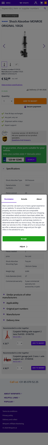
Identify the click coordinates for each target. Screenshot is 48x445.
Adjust (22, 246)
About (39, 199)
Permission (9, 199)
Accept (24, 239)
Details (24, 199)
